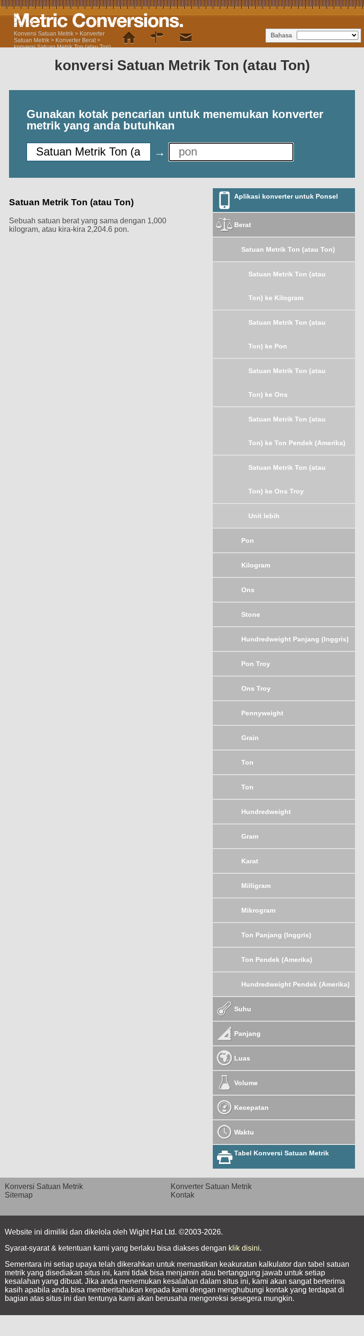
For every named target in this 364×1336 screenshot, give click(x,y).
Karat (249, 861)
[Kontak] (185, 37)
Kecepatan (251, 1107)
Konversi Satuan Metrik (43, 33)
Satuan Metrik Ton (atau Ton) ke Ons (287, 382)
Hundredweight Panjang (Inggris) (295, 639)
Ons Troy (256, 688)
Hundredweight (266, 811)
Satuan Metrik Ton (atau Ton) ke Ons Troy (287, 479)
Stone (250, 614)
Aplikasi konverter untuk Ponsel (286, 196)
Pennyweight (262, 713)
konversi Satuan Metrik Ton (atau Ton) (62, 47)
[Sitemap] (157, 37)
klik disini (244, 1248)
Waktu (244, 1132)
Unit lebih (264, 516)
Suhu (242, 1009)
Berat (242, 225)
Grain (250, 737)
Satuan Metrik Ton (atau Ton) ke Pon (287, 334)
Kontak (182, 1195)
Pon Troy (255, 664)
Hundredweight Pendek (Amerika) (295, 984)
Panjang (247, 1033)
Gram (249, 836)
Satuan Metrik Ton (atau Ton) (288, 249)
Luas (242, 1058)
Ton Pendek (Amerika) (276, 959)
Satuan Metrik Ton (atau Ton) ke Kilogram (287, 286)
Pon (247, 540)
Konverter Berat (75, 40)
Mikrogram (258, 910)
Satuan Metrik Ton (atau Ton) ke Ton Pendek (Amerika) (297, 431)
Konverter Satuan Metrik (211, 1186)
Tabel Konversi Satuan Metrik (281, 1153)
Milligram (256, 885)
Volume (246, 1083)
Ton (247, 762)
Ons (248, 590)
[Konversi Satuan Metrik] (128, 37)
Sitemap (19, 1195)
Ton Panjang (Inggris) (276, 935)
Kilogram (255, 565)
